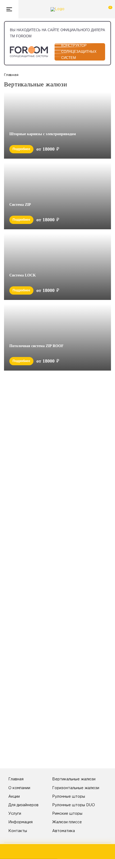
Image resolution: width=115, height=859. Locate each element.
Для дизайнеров (23, 805)
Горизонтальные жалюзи (75, 788)
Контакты (17, 831)
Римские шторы (67, 813)
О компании (19, 788)
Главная (16, 779)
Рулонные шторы (68, 796)
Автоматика (63, 831)
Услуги (14, 813)
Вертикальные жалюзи (73, 779)
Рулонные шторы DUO (73, 805)
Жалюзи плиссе (67, 822)
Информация (20, 822)
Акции (14, 796)
